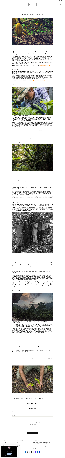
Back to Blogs (33, 433)
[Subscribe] (45, 446)
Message (13, 415)
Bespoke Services (35, 7)
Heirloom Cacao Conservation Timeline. (45, 65)
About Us (40, 7)
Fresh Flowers (16, 7)
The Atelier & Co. (19, 446)
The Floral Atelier (19, 445)
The (39, 80)
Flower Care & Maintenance (5, 442)
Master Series (22, 7)
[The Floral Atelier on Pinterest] (36, 448)
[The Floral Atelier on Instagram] (33, 448)
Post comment (32, 424)
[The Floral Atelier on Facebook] (35, 448)
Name (13, 411)
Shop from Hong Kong (47, 7)
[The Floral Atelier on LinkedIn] (38, 448)
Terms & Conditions (4, 445)
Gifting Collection (29, 7)
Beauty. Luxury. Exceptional (20, 442)
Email (34, 411)
